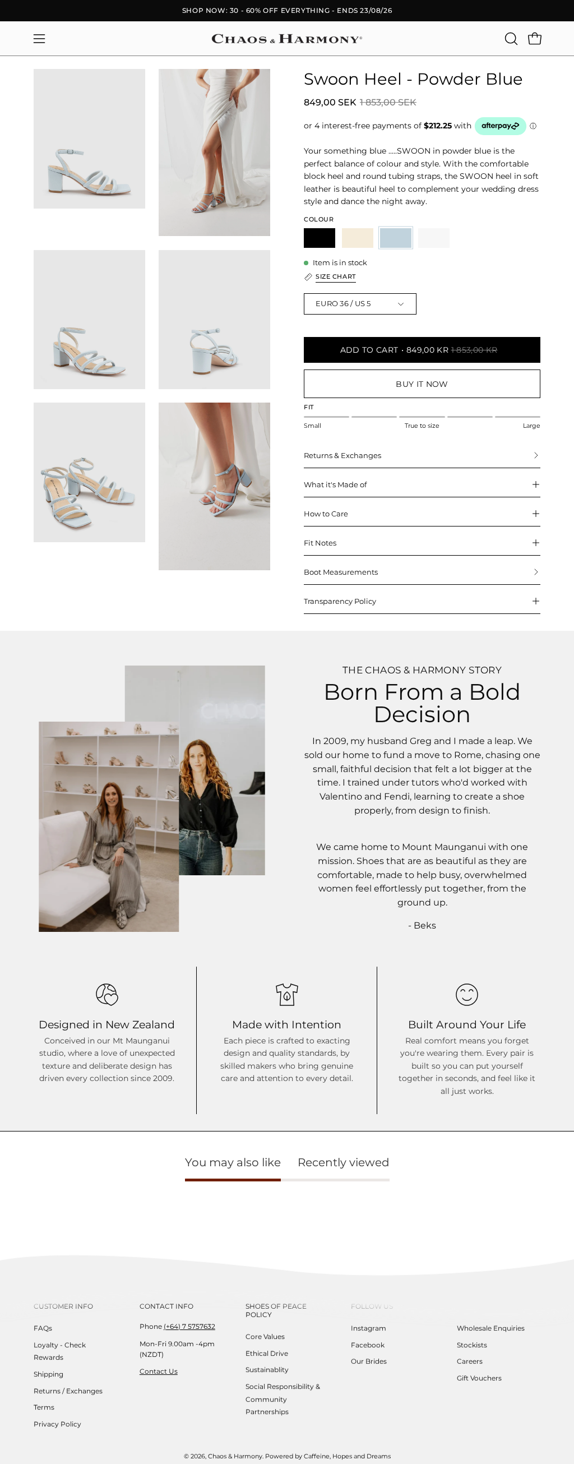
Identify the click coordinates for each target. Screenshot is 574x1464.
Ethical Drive (267, 1353)
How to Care (326, 513)
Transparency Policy (340, 601)
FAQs (43, 1328)
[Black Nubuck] (319, 238)
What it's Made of (335, 484)
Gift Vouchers (479, 1378)
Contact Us (159, 1371)
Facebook (368, 1345)
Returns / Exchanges (68, 1391)
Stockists (472, 1345)
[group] (287, 10)
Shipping (48, 1374)
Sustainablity (267, 1369)
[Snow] (434, 238)
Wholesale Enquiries (491, 1328)
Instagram (368, 1328)
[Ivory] (357, 238)
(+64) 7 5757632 (189, 1326)
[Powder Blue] (395, 238)
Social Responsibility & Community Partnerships (283, 1399)
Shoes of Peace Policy (276, 1310)
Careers (470, 1361)
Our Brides (369, 1361)
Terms (44, 1407)
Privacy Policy (57, 1424)
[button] (510, 39)
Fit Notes (320, 542)
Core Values (265, 1336)
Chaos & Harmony (235, 1457)
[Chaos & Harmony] (287, 39)
